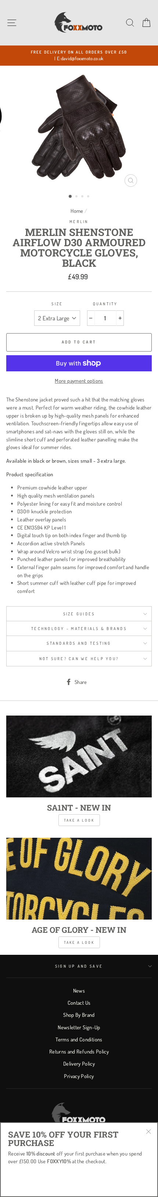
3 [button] (83, 197)
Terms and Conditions (78, 1039)
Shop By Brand (79, 1014)
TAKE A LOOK (79, 942)
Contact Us (79, 1002)
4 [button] (89, 197)
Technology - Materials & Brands (79, 628)
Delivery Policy (79, 1063)
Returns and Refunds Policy (79, 1051)
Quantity (105, 303)
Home (77, 210)
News (79, 990)
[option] (79, 55)
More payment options (79, 380)
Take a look (79, 820)
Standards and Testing (79, 643)
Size (57, 303)
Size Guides (79, 613)
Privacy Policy (79, 1076)
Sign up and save (79, 966)
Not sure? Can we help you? (79, 658)
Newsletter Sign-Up (79, 1027)
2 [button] (77, 197)
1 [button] (70, 197)
